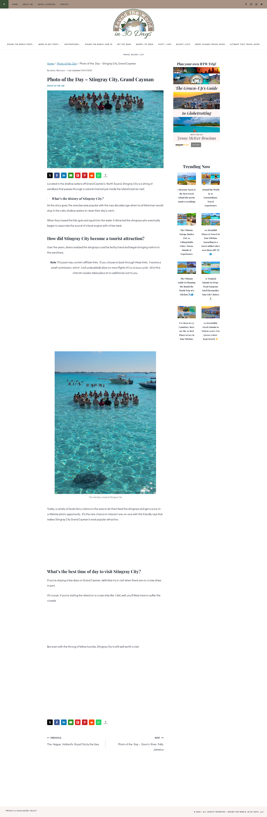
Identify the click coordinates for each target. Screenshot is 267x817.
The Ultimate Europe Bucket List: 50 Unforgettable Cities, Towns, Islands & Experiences (187, 242)
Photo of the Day (56, 85)
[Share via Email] (71, 175)
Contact (64, 4)
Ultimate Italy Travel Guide (245, 44)
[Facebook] (246, 4)
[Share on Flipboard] (78, 175)
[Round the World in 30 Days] (133, 23)
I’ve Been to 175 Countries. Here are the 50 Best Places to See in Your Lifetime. (186, 331)
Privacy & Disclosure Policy (21, 810)
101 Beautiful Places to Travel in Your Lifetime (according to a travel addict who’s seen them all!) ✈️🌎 (211, 242)
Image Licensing (46, 4)
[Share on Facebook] (57, 175)
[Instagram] (251, 4)
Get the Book (124, 44)
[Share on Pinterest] (84, 175)
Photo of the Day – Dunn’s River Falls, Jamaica (141, 743)
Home (15, 4)
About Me (28, 4)
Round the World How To (98, 44)
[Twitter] (261, 4)
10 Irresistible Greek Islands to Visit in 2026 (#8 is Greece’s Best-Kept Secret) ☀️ (211, 331)
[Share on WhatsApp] (98, 175)
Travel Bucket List (133, 54)
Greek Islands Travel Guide (210, 44)
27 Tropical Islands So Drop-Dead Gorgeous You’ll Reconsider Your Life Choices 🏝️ (210, 288)
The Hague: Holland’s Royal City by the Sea (73, 741)
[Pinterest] (256, 4)
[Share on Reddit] (91, 175)
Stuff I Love (164, 44)
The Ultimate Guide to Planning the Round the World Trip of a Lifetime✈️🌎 (186, 286)
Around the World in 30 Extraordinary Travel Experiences (210, 197)
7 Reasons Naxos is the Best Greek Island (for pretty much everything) (187, 195)
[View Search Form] (4, 4)
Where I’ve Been (144, 44)
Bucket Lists (183, 44)
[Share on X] (50, 175)
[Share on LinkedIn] (64, 175)
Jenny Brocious (57, 70)
